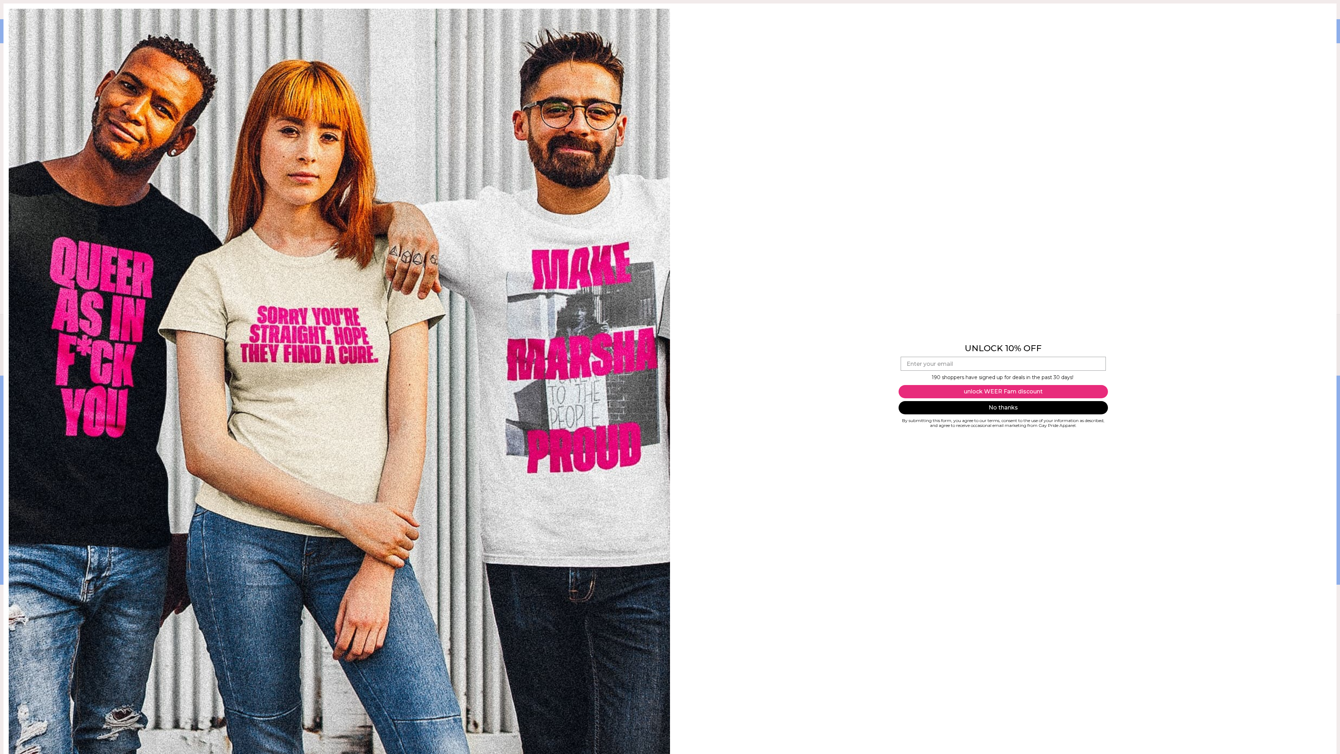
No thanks (1003, 407)
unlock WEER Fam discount (1003, 391)
